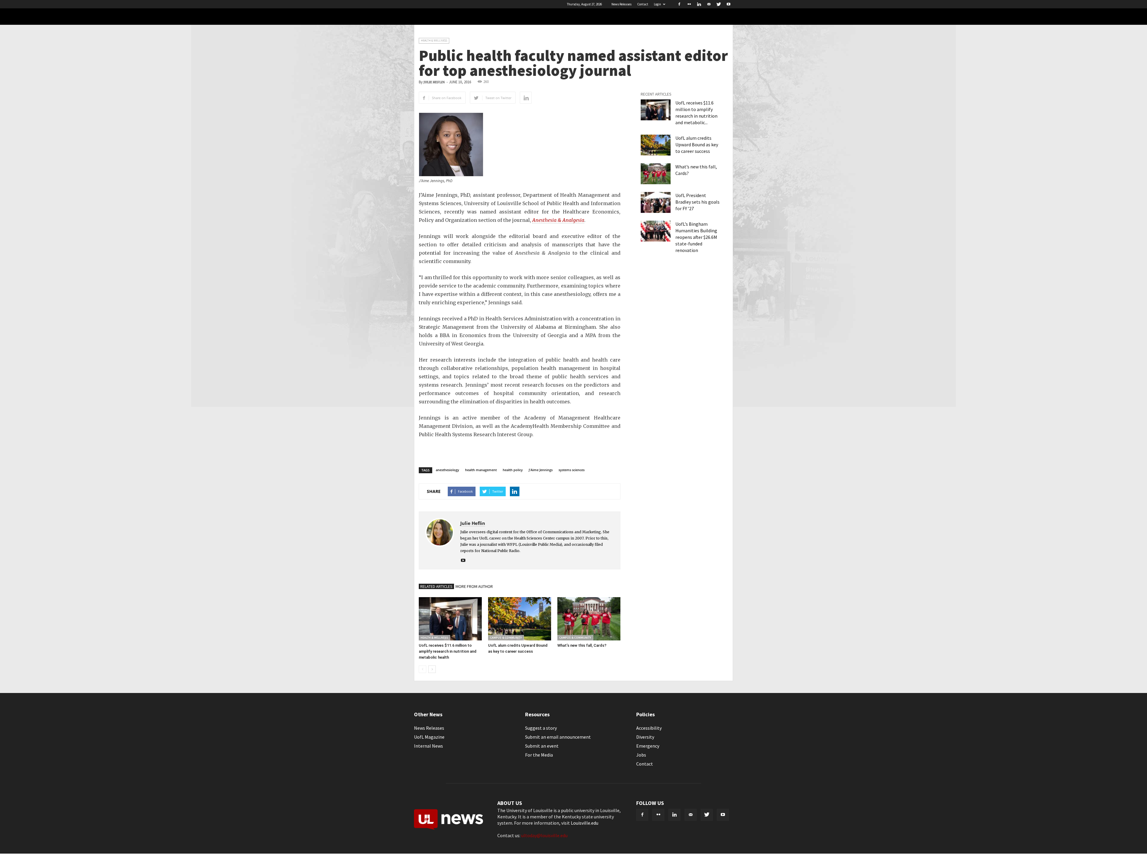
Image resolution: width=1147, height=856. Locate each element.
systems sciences (572, 470)
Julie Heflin (434, 82)
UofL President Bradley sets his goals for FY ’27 (697, 201)
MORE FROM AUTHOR (474, 586)
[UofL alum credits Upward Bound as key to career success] (519, 618)
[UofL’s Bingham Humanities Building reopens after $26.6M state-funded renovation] (656, 231)
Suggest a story (541, 728)
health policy (513, 470)
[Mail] (708, 4)
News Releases (621, 4)
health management (481, 470)
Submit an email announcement (558, 737)
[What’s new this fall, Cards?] (588, 618)
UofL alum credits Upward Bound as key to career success (696, 144)
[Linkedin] (698, 4)
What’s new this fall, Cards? (581, 645)
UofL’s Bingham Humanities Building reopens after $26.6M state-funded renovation (696, 237)
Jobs (641, 755)
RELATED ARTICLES (436, 586)
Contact (642, 4)
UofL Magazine (429, 737)
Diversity (645, 737)
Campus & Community (506, 638)
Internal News (428, 746)
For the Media (539, 755)
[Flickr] (689, 4)
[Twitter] (718, 4)
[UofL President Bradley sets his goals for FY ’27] (656, 202)
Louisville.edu (584, 823)
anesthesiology (447, 470)
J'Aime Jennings (541, 470)
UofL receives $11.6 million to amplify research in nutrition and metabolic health (447, 651)
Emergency (647, 746)
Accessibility (649, 728)
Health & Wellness (434, 40)
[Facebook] (679, 4)
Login (657, 4)
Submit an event (542, 746)
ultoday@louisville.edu (544, 835)
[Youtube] (728, 4)
